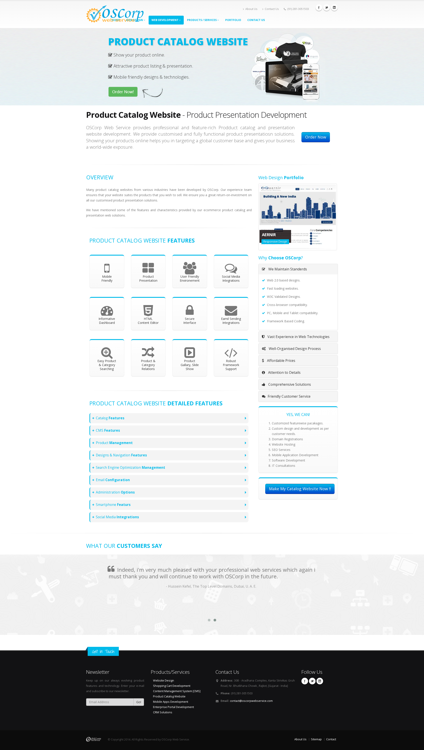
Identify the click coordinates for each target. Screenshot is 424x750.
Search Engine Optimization (130, 467)
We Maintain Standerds (287, 272)
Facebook (319, 7)
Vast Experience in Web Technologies (298, 340)
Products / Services (202, 20)
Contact (331, 739)
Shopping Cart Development (171, 686)
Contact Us (272, 9)
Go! (138, 702)
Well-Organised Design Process (294, 351)
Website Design (163, 680)
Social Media (117, 517)
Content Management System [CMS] (177, 691)
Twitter (326, 7)
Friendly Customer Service (289, 399)
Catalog (110, 418)
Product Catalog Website (169, 696)
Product (114, 443)
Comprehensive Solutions (289, 387)
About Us (251, 9)
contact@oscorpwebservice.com (251, 701)
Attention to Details (284, 375)
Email (113, 480)
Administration (115, 492)
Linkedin (334, 7)
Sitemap (316, 739)
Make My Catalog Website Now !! (300, 492)
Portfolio (233, 20)
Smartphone (113, 504)
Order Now (315, 137)
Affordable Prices (280, 363)
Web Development (165, 20)
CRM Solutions (162, 712)
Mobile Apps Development (170, 702)
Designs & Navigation (121, 455)
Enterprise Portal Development (173, 707)
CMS (108, 430)
